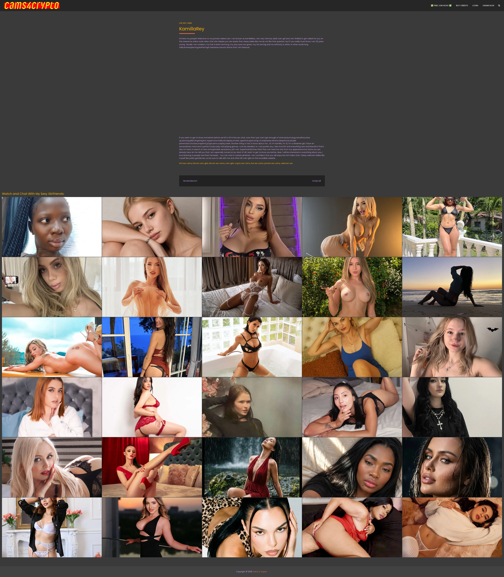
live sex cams (257, 163)
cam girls (229, 163)
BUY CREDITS (462, 5)
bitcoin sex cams (217, 163)
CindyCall (316, 181)
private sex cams (272, 163)
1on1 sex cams (185, 163)
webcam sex (287, 163)
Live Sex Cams (185, 23)
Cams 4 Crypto (260, 571)
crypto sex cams (242, 163)
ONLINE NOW (488, 5)
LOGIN (475, 5)
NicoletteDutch (190, 181)
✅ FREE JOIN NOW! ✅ (441, 5)
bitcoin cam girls (200, 163)
